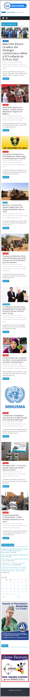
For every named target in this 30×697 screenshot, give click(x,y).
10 (18, 585)
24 (18, 591)
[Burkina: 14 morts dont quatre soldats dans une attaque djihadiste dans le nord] (15, 184)
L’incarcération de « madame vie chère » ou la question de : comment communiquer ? (15, 360)
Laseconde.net (15, 62)
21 (6, 591)
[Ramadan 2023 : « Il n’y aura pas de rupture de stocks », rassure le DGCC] (15, 443)
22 (10, 591)
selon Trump (13, 317)
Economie (5, 41)
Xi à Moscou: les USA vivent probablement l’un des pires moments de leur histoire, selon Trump (14, 310)
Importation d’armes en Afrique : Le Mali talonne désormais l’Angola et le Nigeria (13, 110)
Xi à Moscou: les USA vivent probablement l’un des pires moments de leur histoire (14, 319)
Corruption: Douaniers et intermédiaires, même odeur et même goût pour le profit (14, 156)
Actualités (5, 105)
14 (6, 588)
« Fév (3, 597)
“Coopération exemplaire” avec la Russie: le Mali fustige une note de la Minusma (15, 417)
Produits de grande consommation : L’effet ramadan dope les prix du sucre (13, 518)
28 (6, 594)
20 (3, 591)
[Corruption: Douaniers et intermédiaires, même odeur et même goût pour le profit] (15, 137)
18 (22, 588)
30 (14, 594)
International (6, 304)
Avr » (19, 597)
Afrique (5, 202)
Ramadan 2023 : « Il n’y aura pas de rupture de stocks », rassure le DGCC (14, 467)
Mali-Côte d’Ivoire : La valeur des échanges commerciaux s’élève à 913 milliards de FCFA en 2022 (15, 51)
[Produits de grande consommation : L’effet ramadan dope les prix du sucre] (15, 493)
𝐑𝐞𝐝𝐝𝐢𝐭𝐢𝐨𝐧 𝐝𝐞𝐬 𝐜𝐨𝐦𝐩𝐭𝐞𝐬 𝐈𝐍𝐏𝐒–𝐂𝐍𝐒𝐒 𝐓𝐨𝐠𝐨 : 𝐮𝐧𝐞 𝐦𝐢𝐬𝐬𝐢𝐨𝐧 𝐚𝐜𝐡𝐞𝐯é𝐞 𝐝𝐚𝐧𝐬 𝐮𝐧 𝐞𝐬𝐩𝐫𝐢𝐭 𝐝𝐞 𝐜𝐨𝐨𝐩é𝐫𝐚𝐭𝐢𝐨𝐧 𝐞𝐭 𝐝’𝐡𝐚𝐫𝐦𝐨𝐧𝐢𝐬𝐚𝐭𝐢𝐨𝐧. (14, 550)
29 (10, 594)
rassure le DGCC (15, 476)
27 (3, 594)
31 (18, 594)
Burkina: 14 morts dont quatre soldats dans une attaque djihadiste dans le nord (13, 208)
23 (14, 591)
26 (26, 591)
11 (22, 585)
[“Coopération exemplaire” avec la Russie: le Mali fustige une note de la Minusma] (15, 385)
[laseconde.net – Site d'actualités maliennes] (3, 18)
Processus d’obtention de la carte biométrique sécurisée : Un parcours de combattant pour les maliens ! (15, 259)
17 (18, 588)
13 (3, 588)
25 (22, 591)
